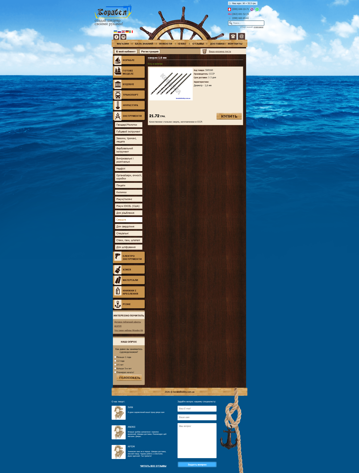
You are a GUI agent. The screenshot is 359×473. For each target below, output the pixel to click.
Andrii (131, 426)
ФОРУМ (117, 326)
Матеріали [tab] (130, 280)
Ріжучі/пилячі (124, 199)
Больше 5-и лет (124, 368)
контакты (235, 43)
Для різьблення (125, 212)
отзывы (198, 43)
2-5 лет (120, 364)
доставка (217, 43)
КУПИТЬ (229, 116)
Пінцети (120, 185)
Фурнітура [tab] (130, 105)
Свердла (121, 219)
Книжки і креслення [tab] (130, 292)
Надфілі (120, 168)
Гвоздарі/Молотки (126, 124)
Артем (131, 446)
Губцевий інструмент (128, 131)
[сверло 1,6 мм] (171, 99)
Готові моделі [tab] (128, 72)
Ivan (130, 407)
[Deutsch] (127, 31)
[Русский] (120, 31)
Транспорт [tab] (130, 94)
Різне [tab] (127, 304)
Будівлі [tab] (128, 84)
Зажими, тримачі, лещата (126, 140)
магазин (123, 43)
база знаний (144, 43)
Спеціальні (122, 233)
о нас (182, 43)
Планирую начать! (125, 372)
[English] (124, 31)
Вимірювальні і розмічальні (125, 160)
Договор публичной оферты (127, 321)
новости (165, 43)
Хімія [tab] (127, 269)
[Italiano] (131, 31)
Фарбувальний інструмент (124, 150)
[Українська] (116, 31)
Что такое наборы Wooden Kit (128, 330)
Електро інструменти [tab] (132, 257)
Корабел (113, 11)
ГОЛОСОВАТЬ (129, 377)
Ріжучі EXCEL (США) (128, 205)
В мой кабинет (126, 51)
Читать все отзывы (153, 466)
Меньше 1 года (124, 357)
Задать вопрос (197, 464)
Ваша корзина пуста (220, 51)
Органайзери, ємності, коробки (129, 177)
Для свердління (125, 226)
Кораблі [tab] (128, 60)
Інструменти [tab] (132, 115)
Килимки (121, 192)
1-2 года (120, 360)
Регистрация (149, 51)
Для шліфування (126, 247)
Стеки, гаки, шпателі (128, 240)
